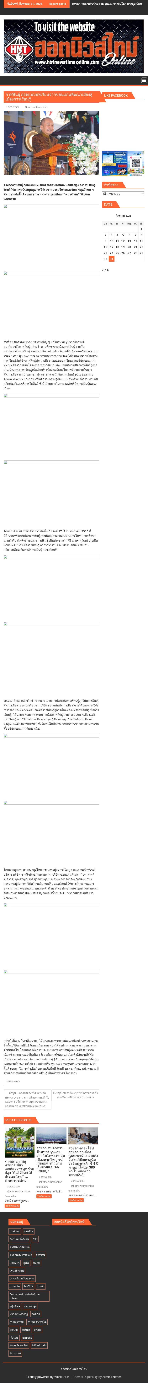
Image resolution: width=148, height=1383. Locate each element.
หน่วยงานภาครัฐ (19, 1314)
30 (105, 259)
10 (111, 241)
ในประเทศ (15, 1353)
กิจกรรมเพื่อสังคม (19, 1239)
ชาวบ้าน (40, 1255)
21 (135, 247)
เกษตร (37, 1330)
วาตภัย (40, 1286)
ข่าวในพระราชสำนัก (21, 1255)
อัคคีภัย (36, 1314)
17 (111, 247)
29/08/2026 (45, 1177)
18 (117, 247)
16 (105, 247)
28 (135, 253)
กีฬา (35, 1239)
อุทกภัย (14, 1330)
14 (135, 241)
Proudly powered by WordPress (48, 1377)
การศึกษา (15, 1231)
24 (111, 253)
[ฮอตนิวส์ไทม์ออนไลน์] (7, 80)
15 (141, 241)
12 (123, 241)
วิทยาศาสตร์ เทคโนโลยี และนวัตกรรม (25, 1296)
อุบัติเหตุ (26, 1330)
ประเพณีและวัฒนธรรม (22, 1278)
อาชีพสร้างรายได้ (37, 1322)
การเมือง (28, 1231)
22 (141, 247)
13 (129, 241)
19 (123, 247)
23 (105, 253)
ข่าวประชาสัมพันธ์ (20, 1247)
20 (129, 247)
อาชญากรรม (17, 1322)
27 (129, 253)
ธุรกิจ (26, 1263)
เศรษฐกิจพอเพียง (19, 1345)
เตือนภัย (14, 1337)
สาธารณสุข (30, 1306)
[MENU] (144, 80)
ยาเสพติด (15, 1286)
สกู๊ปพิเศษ (15, 1306)
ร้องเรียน (28, 1286)
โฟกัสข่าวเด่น (13, 1081)
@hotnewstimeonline (36, 107)
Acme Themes (112, 1377)
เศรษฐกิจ (27, 1337)
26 (123, 253)
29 (141, 253)
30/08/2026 (13, 1186)
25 (117, 253)
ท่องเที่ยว (14, 1263)
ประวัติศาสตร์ (17, 1270)
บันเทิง (36, 1263)
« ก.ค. (105, 270)
